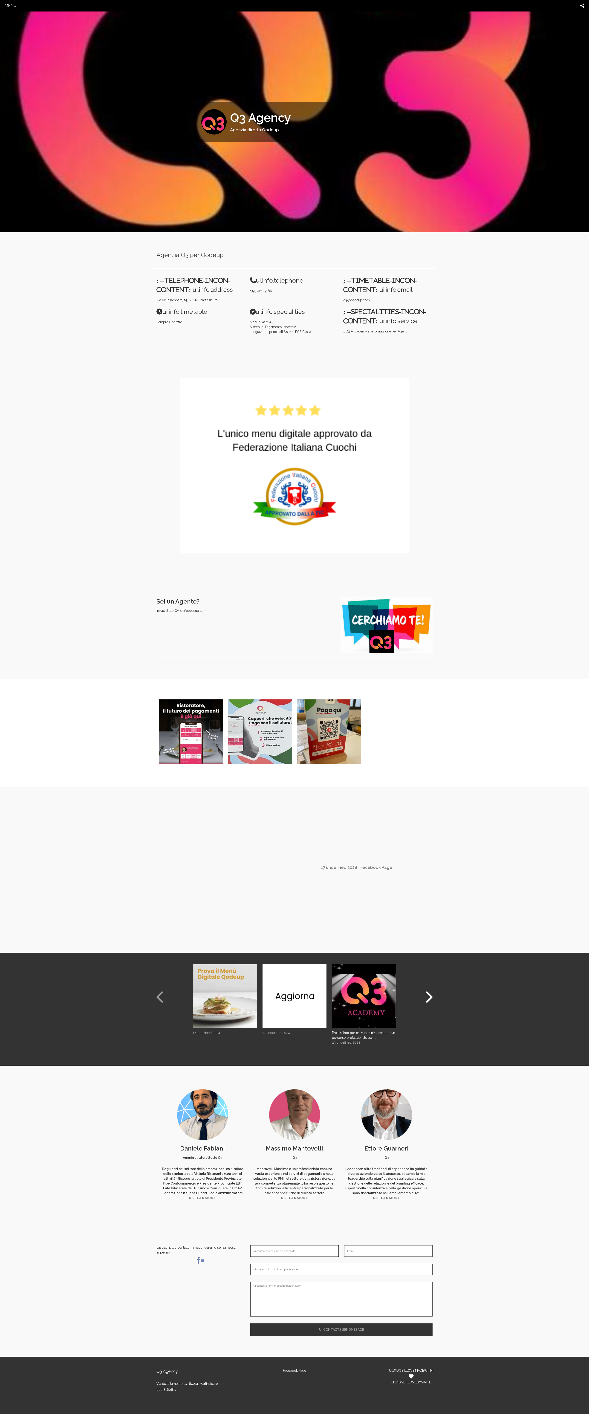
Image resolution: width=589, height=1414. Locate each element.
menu (10, 5)
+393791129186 (261, 291)
